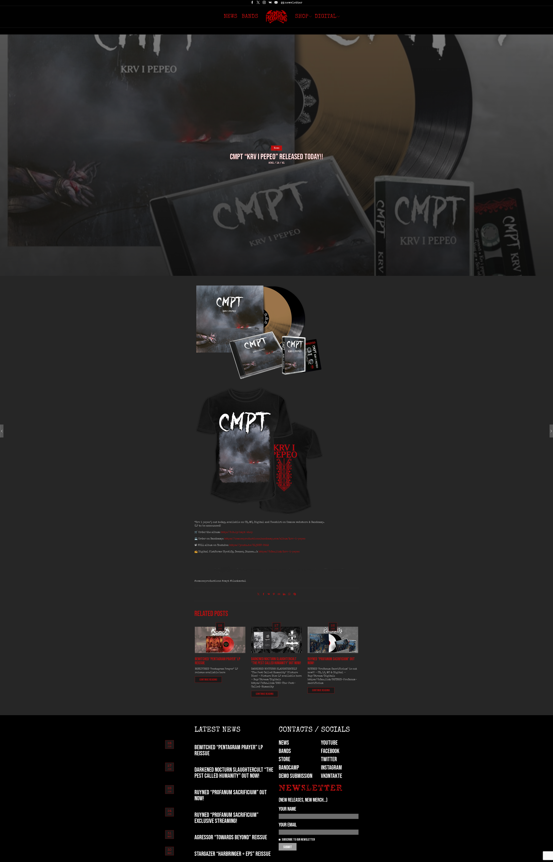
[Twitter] (258, 3)
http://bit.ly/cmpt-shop (237, 532)
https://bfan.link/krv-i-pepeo (279, 552)
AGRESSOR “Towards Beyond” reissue (230, 837)
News (230, 16)
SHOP (301, 16)
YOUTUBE (329, 743)
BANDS (285, 751)
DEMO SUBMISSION (295, 776)
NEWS (284, 743)
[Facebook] (252, 3)
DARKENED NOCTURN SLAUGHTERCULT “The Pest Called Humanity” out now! (276, 661)
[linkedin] (284, 594)
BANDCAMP (289, 767)
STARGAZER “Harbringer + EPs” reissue (232, 854)
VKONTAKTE (331, 776)
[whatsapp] (289, 594)
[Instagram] (264, 3)
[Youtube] (276, 3)
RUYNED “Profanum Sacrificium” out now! (331, 661)
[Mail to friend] (279, 594)
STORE (284, 759)
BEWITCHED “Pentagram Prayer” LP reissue (217, 661)
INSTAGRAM (331, 767)
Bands (250, 16)
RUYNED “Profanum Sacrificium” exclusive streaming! (226, 818)
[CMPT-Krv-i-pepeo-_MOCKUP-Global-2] (259, 331)
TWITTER (329, 759)
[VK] (270, 3)
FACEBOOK (330, 751)
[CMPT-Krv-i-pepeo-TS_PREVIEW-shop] (259, 451)
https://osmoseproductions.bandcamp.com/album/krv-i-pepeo (264, 539)
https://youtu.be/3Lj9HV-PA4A (249, 545)
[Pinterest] (273, 594)
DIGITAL (325, 16)
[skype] (294, 594)
